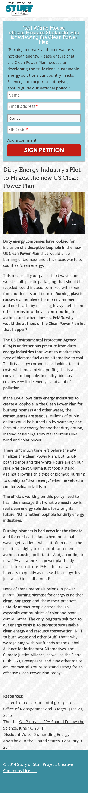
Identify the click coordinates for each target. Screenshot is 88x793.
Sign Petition (44, 150)
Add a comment (22, 140)
